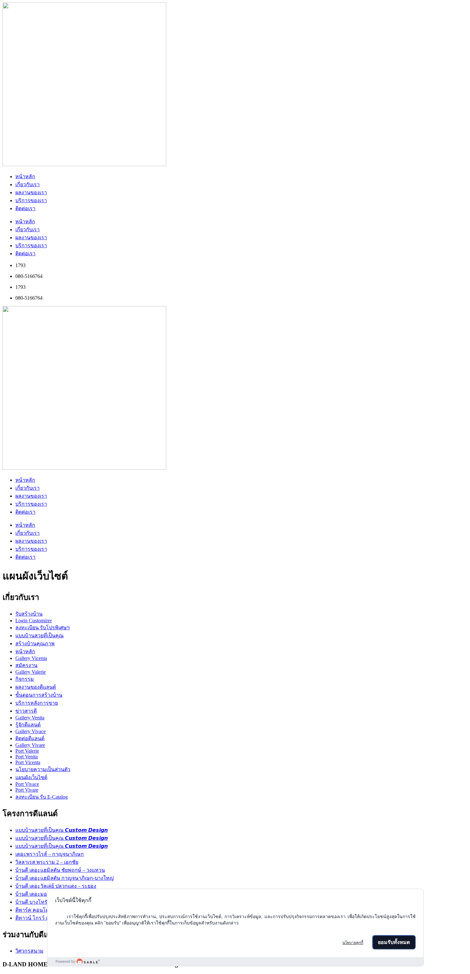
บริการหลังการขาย (36, 703)
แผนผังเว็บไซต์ (31, 777)
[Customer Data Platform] (235, 961)
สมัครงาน (26, 665)
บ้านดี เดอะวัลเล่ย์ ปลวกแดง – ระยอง (55, 886)
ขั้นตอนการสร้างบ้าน (38, 695)
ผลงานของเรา (31, 192)
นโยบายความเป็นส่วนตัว (42, 769)
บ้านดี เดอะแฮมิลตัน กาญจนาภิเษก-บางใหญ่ (64, 878)
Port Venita (26, 756)
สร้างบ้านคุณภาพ (35, 643)
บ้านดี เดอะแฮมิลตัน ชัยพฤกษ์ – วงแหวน (60, 870)
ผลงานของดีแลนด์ (35, 687)
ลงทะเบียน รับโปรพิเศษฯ (42, 627)
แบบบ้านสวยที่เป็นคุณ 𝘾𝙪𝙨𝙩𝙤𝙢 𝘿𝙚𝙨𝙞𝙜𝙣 (61, 830)
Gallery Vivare (30, 745)
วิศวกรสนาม (29, 951)
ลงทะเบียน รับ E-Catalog (41, 797)
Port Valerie (27, 751)
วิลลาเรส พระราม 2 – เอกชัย (46, 862)
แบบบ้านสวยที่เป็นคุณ (39, 635)
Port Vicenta (27, 762)
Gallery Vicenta (31, 658)
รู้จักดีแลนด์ (28, 724)
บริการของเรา (31, 200)
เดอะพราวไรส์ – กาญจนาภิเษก (49, 854)
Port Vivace (27, 784)
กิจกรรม (24, 679)
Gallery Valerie (30, 672)
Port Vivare (26, 790)
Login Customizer (33, 620)
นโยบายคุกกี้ (352, 942)
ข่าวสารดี (26, 711)
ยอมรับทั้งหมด (394, 942)
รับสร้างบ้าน (29, 614)
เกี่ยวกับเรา (27, 184)
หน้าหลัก (25, 176)
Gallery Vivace (30, 731)
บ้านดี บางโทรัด (33, 902)
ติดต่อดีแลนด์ (29, 738)
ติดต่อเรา (25, 208)
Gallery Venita (29, 717)
